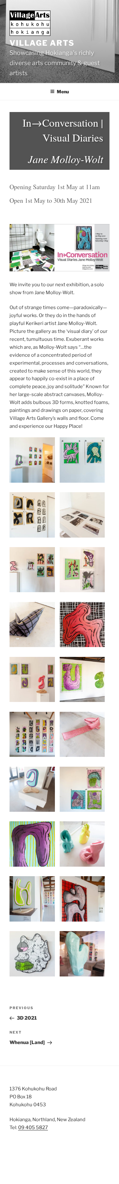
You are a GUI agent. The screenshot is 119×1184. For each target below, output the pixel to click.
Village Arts (42, 43)
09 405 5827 (33, 1127)
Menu (63, 91)
